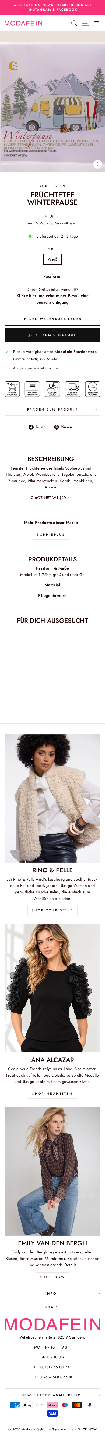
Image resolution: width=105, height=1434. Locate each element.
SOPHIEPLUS (52, 186)
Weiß (52, 259)
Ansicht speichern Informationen (36, 368)
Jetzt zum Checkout (52, 335)
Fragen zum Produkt (52, 409)
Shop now (52, 1277)
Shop (51, 1307)
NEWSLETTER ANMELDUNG (51, 1395)
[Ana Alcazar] (52, 988)
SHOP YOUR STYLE (53, 910)
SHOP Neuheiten (52, 1093)
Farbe (53, 249)
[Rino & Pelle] (52, 798)
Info (51, 1293)
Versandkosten (66, 223)
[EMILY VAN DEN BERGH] (52, 1171)
